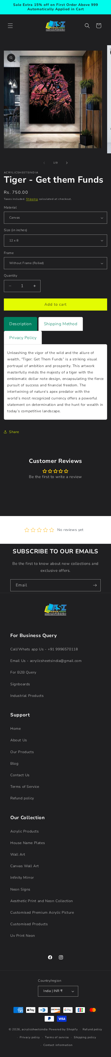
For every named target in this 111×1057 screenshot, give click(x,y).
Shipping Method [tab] (60, 324)
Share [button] (14, 431)
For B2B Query (23, 672)
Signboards (20, 684)
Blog (14, 763)
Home (15, 728)
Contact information (57, 1045)
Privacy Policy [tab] (22, 338)
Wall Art (17, 854)
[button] (10, 25)
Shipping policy (85, 1037)
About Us (18, 740)
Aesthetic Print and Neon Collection (41, 901)
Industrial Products (27, 695)
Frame (9, 253)
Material (10, 207)
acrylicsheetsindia (35, 1029)
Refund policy (22, 798)
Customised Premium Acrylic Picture (42, 912)
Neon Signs (20, 889)
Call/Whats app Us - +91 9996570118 (44, 649)
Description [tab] (20, 324)
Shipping (32, 199)
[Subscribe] (94, 585)
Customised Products (29, 924)
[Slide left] (44, 163)
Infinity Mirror (22, 877)
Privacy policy (30, 1037)
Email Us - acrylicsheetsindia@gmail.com (46, 660)
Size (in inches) (15, 230)
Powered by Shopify (63, 1029)
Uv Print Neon (22, 935)
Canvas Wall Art (24, 866)
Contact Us (20, 775)
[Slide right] (67, 163)
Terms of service (57, 1037)
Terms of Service (24, 786)
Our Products (22, 752)
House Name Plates (27, 842)
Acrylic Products (24, 831)
